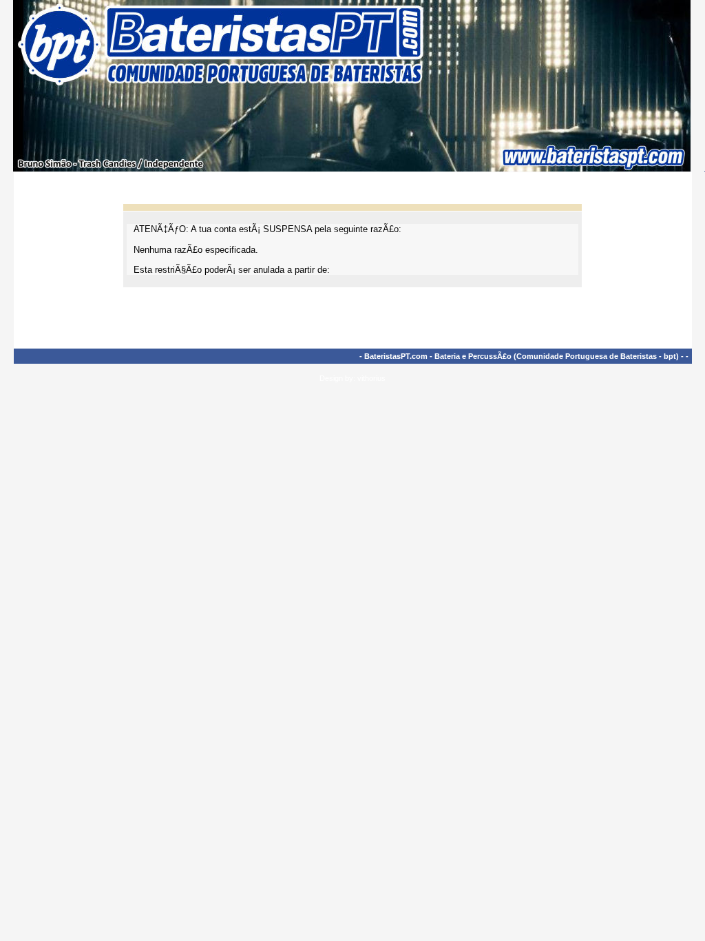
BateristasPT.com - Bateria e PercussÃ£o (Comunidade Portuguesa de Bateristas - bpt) (521, 356)
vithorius (371, 378)
